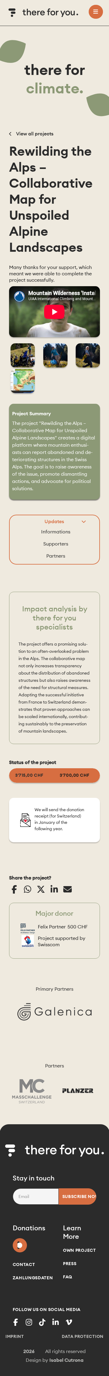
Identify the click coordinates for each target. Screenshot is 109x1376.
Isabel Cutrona (66, 1360)
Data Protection (83, 1336)
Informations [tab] (55, 532)
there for (54, 78)
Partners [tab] (55, 556)
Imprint (14, 1336)
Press (70, 1263)
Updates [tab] (54, 521)
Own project (79, 1250)
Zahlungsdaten (33, 1277)
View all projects (34, 134)
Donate (19, 1243)
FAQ (67, 1277)
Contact (24, 1264)
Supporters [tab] (55, 544)
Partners (54, 1066)
